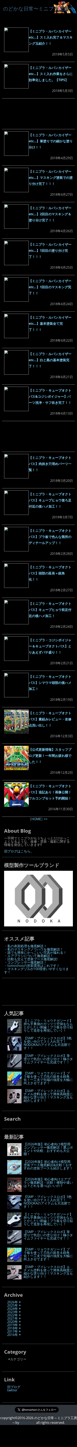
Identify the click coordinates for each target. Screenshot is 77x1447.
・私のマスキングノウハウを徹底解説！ (33, 949)
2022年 (12, 1315)
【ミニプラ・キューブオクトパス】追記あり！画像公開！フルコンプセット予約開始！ (50, 792)
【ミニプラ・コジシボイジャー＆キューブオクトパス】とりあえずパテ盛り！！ (50, 646)
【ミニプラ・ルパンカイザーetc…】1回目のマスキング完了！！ (50, 287)
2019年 (12, 1325)
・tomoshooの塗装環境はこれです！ (32, 965)
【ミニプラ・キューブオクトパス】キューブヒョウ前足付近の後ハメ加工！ (50, 609)
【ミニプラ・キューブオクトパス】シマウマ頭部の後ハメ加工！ (50, 682)
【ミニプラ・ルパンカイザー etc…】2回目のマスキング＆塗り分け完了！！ (50, 214)
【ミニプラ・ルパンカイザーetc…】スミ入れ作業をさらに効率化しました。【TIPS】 (51, 73)
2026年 (12, 1302)
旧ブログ (13, 1387)
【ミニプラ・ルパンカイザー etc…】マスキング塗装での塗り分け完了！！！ (51, 177)
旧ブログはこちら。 (19, 851)
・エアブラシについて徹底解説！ (28, 956)
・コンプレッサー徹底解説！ (25, 962)
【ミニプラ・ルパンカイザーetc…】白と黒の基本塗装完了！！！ (50, 360)
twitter (12, 1390)
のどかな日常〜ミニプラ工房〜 (38, 8)
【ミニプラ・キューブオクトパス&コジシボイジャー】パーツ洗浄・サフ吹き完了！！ (50, 396)
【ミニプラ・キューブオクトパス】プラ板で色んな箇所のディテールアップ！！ (50, 536)
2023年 (12, 1312)
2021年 (12, 1318)
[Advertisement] (38, 113)
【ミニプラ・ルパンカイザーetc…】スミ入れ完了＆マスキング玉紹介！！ (51, 37)
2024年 (12, 1308)
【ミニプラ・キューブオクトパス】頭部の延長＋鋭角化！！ (50, 573)
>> (45, 819)
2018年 (12, 1328)
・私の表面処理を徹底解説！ (25, 946)
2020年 (12, 1321)
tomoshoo (27, 1422)
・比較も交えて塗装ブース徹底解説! (30, 959)
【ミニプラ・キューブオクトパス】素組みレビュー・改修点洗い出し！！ (50, 719)
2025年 (12, 1305)
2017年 (12, 1331)
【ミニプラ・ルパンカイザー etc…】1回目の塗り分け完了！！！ (50, 250)
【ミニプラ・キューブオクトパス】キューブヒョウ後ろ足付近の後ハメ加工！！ (50, 500)
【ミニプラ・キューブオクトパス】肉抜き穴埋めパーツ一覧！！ (50, 463)
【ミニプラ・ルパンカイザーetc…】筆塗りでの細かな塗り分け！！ (51, 141)
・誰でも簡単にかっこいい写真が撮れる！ (35, 952)
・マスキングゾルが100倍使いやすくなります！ (36, 970)
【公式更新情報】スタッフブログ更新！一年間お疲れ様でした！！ (50, 755)
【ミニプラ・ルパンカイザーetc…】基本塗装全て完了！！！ (50, 323)
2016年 (12, 1334)
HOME (36, 819)
